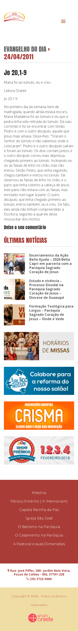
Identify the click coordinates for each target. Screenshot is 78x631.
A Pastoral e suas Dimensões (39, 544)
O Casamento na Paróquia (39, 535)
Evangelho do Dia (25, 49)
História (39, 493)
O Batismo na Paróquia (39, 527)
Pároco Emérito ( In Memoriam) (39, 501)
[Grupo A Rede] (41, 618)
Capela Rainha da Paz (39, 510)
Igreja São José (39, 518)
